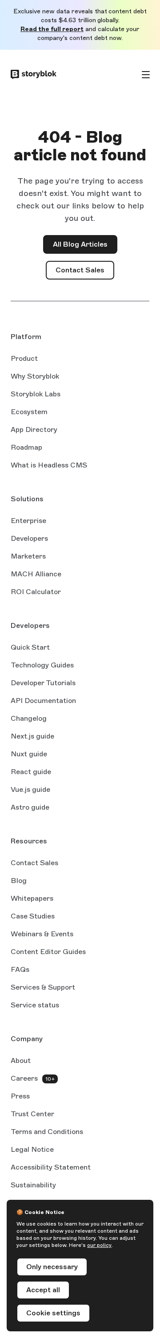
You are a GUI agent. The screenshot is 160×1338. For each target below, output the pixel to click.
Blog (19, 880)
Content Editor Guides (48, 952)
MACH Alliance (36, 574)
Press (20, 1096)
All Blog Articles (80, 244)
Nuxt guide (29, 754)
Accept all (43, 1290)
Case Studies (33, 916)
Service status (35, 1005)
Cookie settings (53, 1313)
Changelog (29, 718)
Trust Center (32, 1114)
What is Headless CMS (49, 465)
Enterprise (28, 520)
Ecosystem (29, 411)
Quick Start (30, 647)
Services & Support (43, 987)
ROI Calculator (36, 591)
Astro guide (30, 808)
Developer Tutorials (43, 683)
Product (24, 358)
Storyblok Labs (35, 394)
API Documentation (43, 701)
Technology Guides (42, 666)
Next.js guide (32, 737)
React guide (31, 772)
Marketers (28, 556)
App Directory (34, 429)
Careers (24, 1078)
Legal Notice (32, 1149)
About (21, 1060)
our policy (99, 1245)
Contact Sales (85, 273)
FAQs (20, 969)
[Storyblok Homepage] (33, 75)
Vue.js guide (30, 790)
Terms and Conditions (47, 1131)
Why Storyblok (35, 376)
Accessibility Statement (51, 1167)
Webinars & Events (42, 934)
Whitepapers (32, 898)
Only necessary (52, 1266)
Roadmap (26, 447)
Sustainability (33, 1185)
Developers (29, 538)
